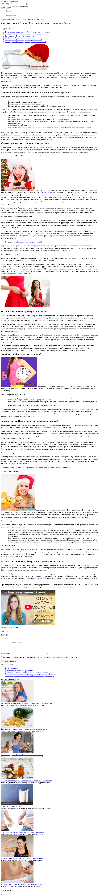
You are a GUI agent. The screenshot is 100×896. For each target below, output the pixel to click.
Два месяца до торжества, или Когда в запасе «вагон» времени (27, 32)
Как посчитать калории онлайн (29, 242)
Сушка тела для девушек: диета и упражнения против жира (22, 832)
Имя (3, 631)
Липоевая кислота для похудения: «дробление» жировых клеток (24, 729)
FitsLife (6, 7)
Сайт (2, 639)
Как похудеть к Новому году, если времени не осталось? (25, 42)
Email (3, 635)
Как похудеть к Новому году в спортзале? (20, 36)
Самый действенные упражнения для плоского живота (38, 405)
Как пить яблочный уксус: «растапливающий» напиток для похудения (26, 781)
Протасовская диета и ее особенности (54, 467)
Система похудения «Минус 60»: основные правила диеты (22, 755)
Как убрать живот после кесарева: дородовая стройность (21, 884)
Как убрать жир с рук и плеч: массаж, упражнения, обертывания (23, 858)
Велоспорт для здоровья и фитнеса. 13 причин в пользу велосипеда (29, 676)
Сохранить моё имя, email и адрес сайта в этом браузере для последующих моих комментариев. (40, 657)
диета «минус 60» (46, 193)
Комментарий (6, 653)
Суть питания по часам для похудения (19, 670)
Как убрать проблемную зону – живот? (18, 38)
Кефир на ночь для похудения (12, 806)
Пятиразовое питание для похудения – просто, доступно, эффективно (30, 674)
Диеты (8, 11)
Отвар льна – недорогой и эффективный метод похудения (26, 672)
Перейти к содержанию (9, 2)
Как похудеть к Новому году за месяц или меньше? (23, 40)
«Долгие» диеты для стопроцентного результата (23, 34)
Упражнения (11, 15)
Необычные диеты (11, 668)
